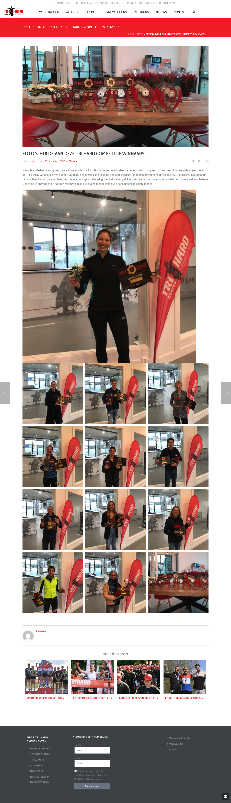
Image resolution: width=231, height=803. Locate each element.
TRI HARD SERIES (40, 748)
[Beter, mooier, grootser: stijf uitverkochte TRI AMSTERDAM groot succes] (92, 677)
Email (77, 758)
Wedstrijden (49, 12)
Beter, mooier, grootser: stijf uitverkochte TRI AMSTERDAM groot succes (93, 698)
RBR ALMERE (37, 760)
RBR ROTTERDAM (40, 754)
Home (131, 34)
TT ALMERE (36, 765)
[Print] (193, 161)
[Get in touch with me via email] (38, 636)
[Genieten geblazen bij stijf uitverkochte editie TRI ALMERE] (138, 677)
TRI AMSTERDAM (39, 776)
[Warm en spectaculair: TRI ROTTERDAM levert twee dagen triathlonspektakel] (46, 677)
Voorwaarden (176, 743)
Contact (180, 12)
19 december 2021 (55, 161)
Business (92, 12)
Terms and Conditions (181, 738)
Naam (77, 744)
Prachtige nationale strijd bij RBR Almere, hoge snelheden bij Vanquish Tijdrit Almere (185, 698)
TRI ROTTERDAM (39, 782)
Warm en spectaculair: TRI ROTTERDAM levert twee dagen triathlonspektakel (47, 698)
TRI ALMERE (37, 771)
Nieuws (161, 12)
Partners (141, 12)
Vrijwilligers (116, 12)
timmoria (30, 161)
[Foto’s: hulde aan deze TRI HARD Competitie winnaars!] (115, 96)
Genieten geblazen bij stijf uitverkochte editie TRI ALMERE (139, 698)
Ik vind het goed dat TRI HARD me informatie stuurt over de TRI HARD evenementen (91, 775)
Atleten (72, 12)
